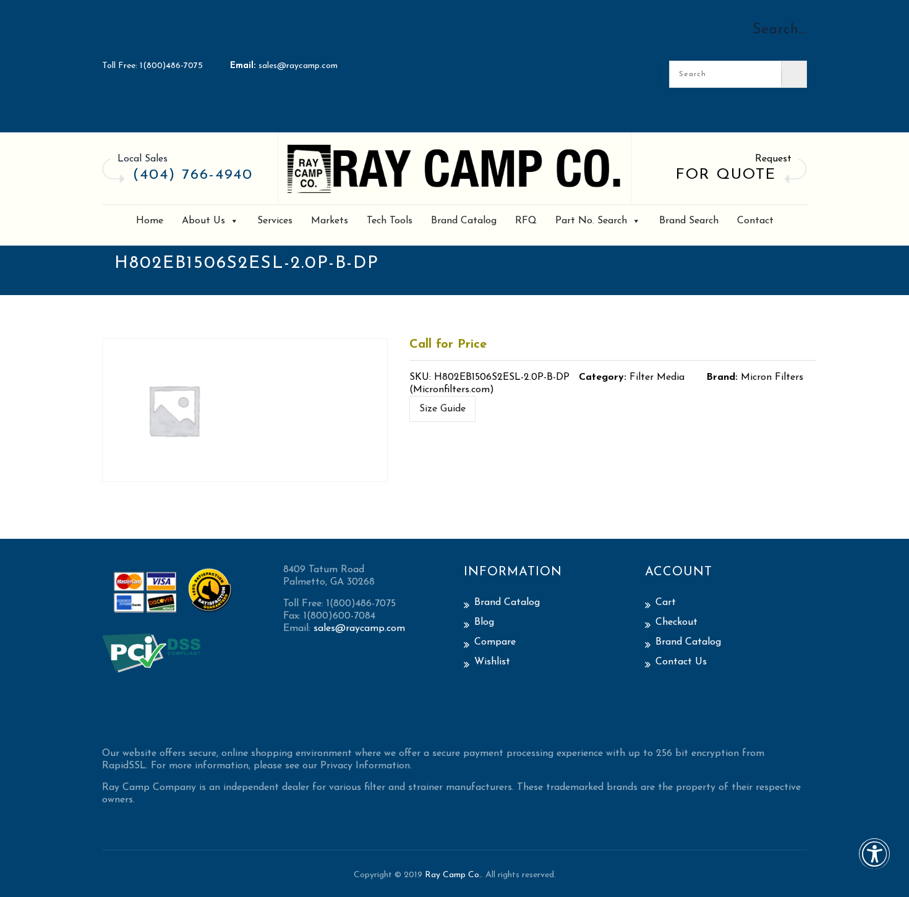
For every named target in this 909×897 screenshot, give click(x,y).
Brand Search (689, 221)
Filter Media (657, 377)
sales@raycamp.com (298, 66)
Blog (484, 622)
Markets (329, 221)
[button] (874, 862)
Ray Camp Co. (453, 875)
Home (149, 221)
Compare (495, 642)
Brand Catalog (464, 221)
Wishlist (492, 662)
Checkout (676, 622)
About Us (203, 221)
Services (274, 221)
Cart (665, 602)
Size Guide (442, 409)
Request (773, 159)
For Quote (726, 175)
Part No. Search (591, 221)
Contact (755, 221)
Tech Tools (389, 221)
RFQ (526, 221)
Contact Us (681, 662)
